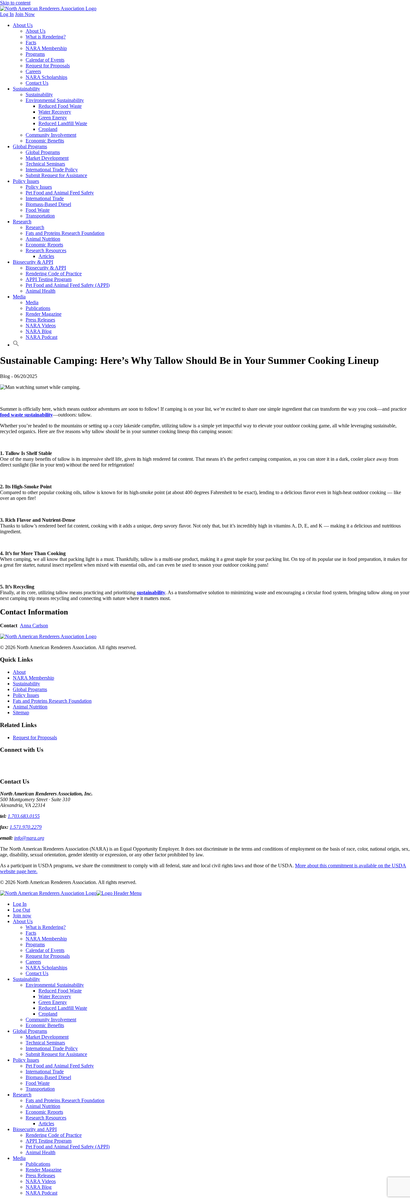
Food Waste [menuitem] (38, 1083)
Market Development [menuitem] (47, 1037)
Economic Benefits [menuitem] (45, 1025)
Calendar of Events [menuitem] (45, 950)
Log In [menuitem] (20, 904)
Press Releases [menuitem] (40, 1175)
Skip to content (15, 2)
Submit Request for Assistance (56, 175)
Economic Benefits (45, 140)
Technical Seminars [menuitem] (45, 1042)
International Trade (45, 198)
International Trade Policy (52, 169)
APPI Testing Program (48, 279)
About (19, 672)
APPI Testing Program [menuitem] (48, 1141)
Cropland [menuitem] (47, 1014)
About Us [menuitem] (23, 921)
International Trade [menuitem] (45, 1071)
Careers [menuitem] (33, 962)
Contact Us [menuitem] (37, 973)
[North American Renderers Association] (48, 636)
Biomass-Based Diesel (48, 204)
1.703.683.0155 (24, 816)
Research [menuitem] (22, 1094)
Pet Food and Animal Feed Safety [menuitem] (60, 1065)
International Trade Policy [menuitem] (52, 1048)
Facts (31, 42)
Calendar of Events (45, 60)
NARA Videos (41, 325)
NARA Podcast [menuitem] (41, 1193)
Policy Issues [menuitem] (26, 1060)
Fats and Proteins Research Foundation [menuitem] (65, 1100)
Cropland (47, 129)
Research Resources (46, 250)
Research (22, 221)
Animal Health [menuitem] (40, 1152)
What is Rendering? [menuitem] (46, 927)
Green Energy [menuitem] (52, 1002)
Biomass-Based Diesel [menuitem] (48, 1077)
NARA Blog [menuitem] (39, 1187)
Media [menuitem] (19, 1158)
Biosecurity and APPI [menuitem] (35, 1129)
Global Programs (30, 146)
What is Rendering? (46, 36)
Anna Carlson (34, 625)
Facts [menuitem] (31, 933)
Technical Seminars (45, 164)
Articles (46, 256)
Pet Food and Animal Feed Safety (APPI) (68, 285)
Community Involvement (51, 135)
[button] (16, 344)
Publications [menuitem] (38, 1164)
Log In (7, 14)
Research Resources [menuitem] (46, 1117)
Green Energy (52, 117)
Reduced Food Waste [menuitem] (60, 990)
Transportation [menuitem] (40, 1089)
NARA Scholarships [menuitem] (46, 967)
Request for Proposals (48, 65)
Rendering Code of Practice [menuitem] (54, 1135)
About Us (23, 25)
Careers (33, 71)
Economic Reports (44, 244)
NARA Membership (46, 48)
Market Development (47, 158)
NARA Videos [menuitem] (41, 1181)
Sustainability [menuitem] (26, 979)
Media (19, 296)
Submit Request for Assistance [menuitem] (56, 1054)
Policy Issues (26, 181)
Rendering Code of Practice (54, 273)
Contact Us (37, 83)
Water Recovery (54, 112)
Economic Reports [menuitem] (44, 1112)
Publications (38, 308)
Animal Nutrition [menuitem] (43, 1106)
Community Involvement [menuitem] (51, 1019)
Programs (35, 54)
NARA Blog (39, 331)
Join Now (25, 14)
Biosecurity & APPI (33, 262)
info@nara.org (29, 838)
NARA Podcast (41, 337)
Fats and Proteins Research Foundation (65, 233)
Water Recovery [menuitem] (54, 996)
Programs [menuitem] (35, 944)
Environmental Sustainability (55, 100)
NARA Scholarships (46, 77)
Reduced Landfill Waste (62, 123)
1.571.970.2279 (26, 827)
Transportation (40, 216)
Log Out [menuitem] (21, 910)
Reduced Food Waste (60, 106)
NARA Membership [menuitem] (46, 938)
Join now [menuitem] (22, 915)
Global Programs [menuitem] (30, 1031)
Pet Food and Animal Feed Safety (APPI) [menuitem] (68, 1146)
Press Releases (40, 319)
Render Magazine (44, 314)
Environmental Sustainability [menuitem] (55, 985)
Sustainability (26, 88)
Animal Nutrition (43, 239)
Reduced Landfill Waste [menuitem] (62, 1008)
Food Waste (38, 210)
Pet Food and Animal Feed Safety (60, 192)
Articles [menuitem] (46, 1123)
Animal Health (40, 291)
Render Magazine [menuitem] (44, 1169)
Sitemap (21, 712)
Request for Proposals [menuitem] (48, 956)
